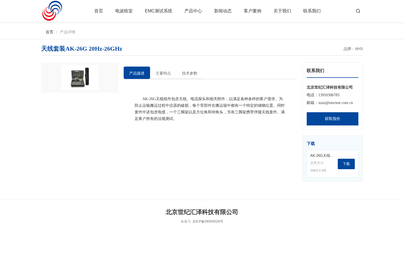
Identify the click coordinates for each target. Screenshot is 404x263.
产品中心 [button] (193, 11)
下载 (346, 164)
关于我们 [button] (282, 11)
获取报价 (332, 119)
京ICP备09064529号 (207, 221)
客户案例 (252, 11)
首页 (98, 11)
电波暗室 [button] (124, 11)
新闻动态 (223, 11)
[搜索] (358, 11)
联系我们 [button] (312, 11)
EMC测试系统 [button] (158, 11)
